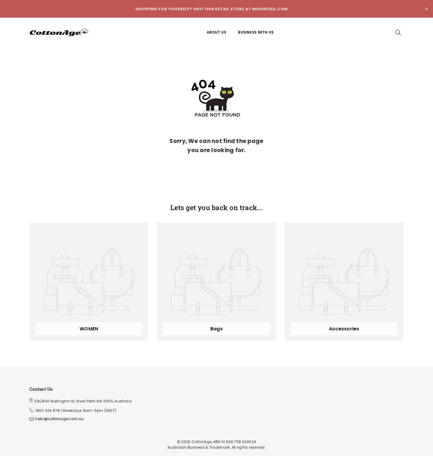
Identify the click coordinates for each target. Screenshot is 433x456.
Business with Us (256, 32)
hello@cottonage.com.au (59, 419)
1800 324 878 (47, 410)
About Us (216, 32)
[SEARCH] (398, 32)
